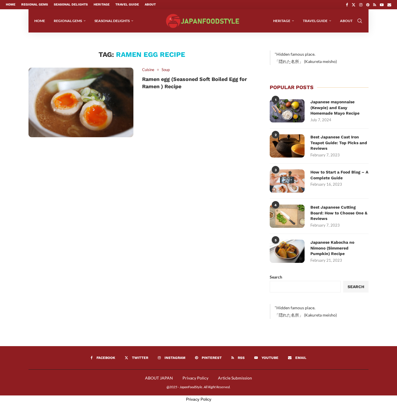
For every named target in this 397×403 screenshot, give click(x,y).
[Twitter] (353, 4)
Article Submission (235, 377)
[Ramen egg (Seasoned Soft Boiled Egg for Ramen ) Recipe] (80, 102)
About (150, 4)
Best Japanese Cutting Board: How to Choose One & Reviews (338, 213)
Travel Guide (127, 4)
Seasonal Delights (71, 4)
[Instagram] (360, 4)
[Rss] (374, 4)
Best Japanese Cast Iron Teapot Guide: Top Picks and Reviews (338, 143)
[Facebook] (347, 4)
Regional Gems (34, 4)
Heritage (102, 4)
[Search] (360, 20)
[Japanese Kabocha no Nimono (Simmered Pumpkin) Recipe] (287, 251)
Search (276, 276)
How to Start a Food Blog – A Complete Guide (339, 175)
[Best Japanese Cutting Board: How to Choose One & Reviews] (287, 216)
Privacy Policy (195, 377)
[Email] (389, 4)
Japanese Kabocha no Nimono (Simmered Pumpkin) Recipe (332, 248)
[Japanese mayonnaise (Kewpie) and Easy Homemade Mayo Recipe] (287, 110)
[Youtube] (382, 4)
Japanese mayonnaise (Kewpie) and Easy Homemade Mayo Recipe (335, 107)
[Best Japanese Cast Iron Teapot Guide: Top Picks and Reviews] (287, 146)
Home (10, 4)
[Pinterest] (367, 4)
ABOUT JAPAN (159, 377)
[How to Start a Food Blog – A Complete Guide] (287, 181)
